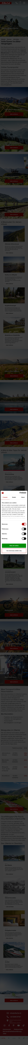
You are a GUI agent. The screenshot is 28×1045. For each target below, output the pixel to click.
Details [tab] (14, 497)
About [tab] (23, 497)
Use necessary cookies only (14, 550)
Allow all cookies (14, 545)
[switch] (24, 529)
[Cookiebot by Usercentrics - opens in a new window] (19, 493)
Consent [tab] (5, 497)
